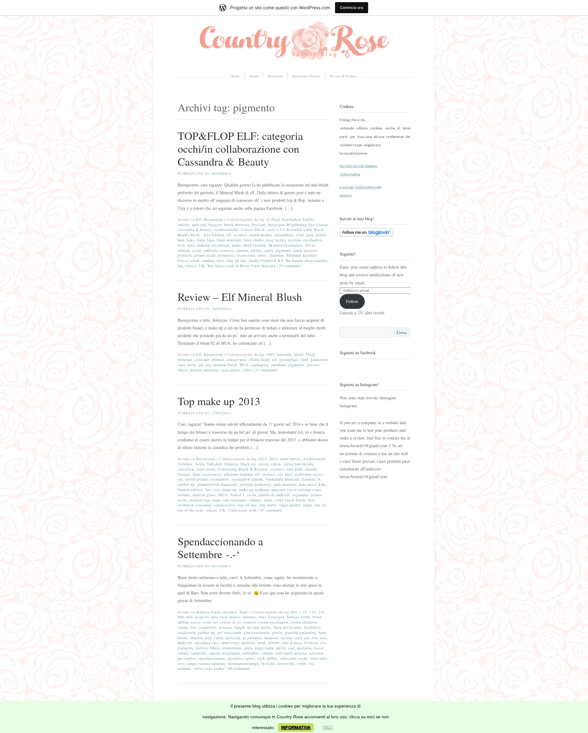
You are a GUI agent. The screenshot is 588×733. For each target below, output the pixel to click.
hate (181, 239)
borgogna (276, 224)
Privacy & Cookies (343, 76)
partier (256, 250)
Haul (243, 611)
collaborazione (226, 229)
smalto (267, 652)
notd (262, 642)
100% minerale (279, 354)
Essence (230, 611)
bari (262, 616)
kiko (191, 239)
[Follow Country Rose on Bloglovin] (366, 235)
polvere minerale (204, 369)
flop (300, 234)
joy (208, 364)
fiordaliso (312, 627)
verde (301, 663)
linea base (205, 239)
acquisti (202, 616)
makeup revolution (213, 245)
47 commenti (271, 510)
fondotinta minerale (282, 479)
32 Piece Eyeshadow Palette (290, 219)
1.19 (303, 611)
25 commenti (290, 265)
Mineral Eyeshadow (286, 245)
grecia (277, 632)
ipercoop (232, 637)
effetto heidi (259, 359)
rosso (318, 647)
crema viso (187, 627)
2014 (273, 458)
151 (321, 611)
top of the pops (191, 510)
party (269, 250)
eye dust (285, 474)
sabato (183, 652)
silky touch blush (290, 499)
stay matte (268, 504)
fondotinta (186, 632)
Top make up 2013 (219, 400)
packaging (260, 364)
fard (304, 359)
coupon (249, 622)
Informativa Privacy (306, 76)
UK (202, 265)
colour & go (230, 622)
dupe (197, 474)
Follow (352, 301)
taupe (307, 504)
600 (181, 616)
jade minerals (285, 484)
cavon (263, 463)
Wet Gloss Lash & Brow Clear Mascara (241, 265)
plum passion (305, 250)
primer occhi (205, 255)
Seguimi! (348, 254)
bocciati (259, 224)
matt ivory (230, 642)
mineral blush (225, 364)
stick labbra (267, 658)
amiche (184, 224)
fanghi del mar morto (253, 627)
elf (229, 234)
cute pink (295, 468)
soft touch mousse (291, 652)
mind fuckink (254, 245)
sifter (247, 369)
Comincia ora (351, 7)
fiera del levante (287, 627)
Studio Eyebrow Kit (266, 260)
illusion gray (201, 637)
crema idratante (304, 622)
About (253, 76)
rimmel (255, 499)
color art (210, 622)
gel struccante (229, 632)
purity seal (285, 647)
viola (198, 668)
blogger (215, 224)
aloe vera (219, 616)
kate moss (307, 484)
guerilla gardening (255, 484)
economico (212, 474)
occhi (196, 250)
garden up (186, 484)
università (285, 663)
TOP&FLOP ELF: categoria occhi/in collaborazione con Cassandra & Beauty (240, 148)
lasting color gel (295, 637)
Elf (199, 219)
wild (253, 510)
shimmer (276, 255)
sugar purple (290, 504)
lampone (271, 637)
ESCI (328, 727)
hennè (183, 637)
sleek (195, 260)
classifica (186, 468)
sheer (262, 255)
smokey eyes (213, 260)
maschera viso (206, 642)
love (181, 245)
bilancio (231, 463)
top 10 (320, 504)
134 (313, 611)
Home (235, 76)
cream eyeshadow (273, 622)
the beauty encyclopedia (306, 260)
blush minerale (237, 224)
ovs (323, 642)
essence (240, 234)
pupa (216, 499)
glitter (321, 234)
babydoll (214, 463)
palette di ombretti (274, 494)
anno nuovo (290, 458)
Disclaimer (275, 76)
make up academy (254, 489)
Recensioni (213, 219)
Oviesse (311, 642)
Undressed (237, 510)
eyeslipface (284, 234)
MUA (310, 245)
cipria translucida (298, 463)
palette (242, 250)
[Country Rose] (294, 62)
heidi (192, 364)
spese (249, 658)
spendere (235, 658)
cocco (196, 622)
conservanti (236, 359)
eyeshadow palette (247, 479)
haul (322, 632)
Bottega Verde (208, 611)
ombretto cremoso (219, 250)
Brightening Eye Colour (307, 224)
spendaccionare (211, 658)
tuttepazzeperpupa (243, 663)
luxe (191, 245)
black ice (248, 463)
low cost (212, 489)
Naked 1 (237, 494)
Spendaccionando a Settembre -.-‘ (220, 547)
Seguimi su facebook (358, 352)
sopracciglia (224, 504)
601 (190, 616)
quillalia (304, 647)
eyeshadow (219, 479)
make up (229, 489)
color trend (205, 468)
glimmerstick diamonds (217, 484)
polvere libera (208, 647)
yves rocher (215, 668)
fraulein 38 (311, 479)
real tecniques (235, 499)
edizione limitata (238, 474)
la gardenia (252, 637)
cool (271, 229)
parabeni (278, 364)
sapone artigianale (224, 652)
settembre (251, 652)
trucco (191, 265)
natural (184, 250)
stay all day (236, 260)
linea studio (253, 239)
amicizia (199, 224)
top (180, 265)
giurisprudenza (257, 632)
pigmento (284, 250)
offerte (274, 642)
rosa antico (230, 369)
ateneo (234, 616)
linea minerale (229, 239)
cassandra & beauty (194, 229)
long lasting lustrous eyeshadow (294, 239)
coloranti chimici (209, 359)
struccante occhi (293, 658)
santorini (198, 652)
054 (294, 611)
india (218, 637)
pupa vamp (264, 647)
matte (236, 245)
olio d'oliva (292, 642)
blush (298, 354)
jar (201, 364)
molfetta (248, 642)
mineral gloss (204, 494)
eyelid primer (260, 234)
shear (268, 499)
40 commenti (239, 668)
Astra (200, 463)
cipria (276, 463)
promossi (226, 255)
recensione (246, 255)
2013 (262, 458)
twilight (268, 663)
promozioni (232, 647)
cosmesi (277, 468)
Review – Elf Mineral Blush (240, 296)
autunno (250, 616)
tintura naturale (212, 663)
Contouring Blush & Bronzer (243, 468)
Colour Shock (253, 229)
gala (309, 234)
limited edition (190, 489)
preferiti (185, 255)
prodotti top (199, 499)
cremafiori (208, 627)
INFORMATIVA (296, 727)
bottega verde (298, 616)
